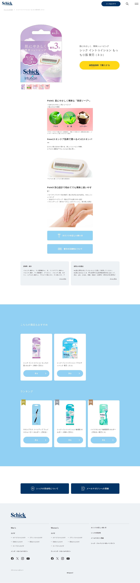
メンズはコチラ (111, 4)
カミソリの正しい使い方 (98, 527)
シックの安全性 (96, 533)
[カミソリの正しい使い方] (70, 235)
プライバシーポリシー (17, 570)
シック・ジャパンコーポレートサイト (103, 543)
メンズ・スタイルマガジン (19, 551)
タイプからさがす (18, 546)
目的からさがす (18, 542)
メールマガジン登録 (97, 538)
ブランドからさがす (36, 537)
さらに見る (62, 279)
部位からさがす (35, 542)
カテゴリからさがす (19, 537)
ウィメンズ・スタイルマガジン (61, 551)
